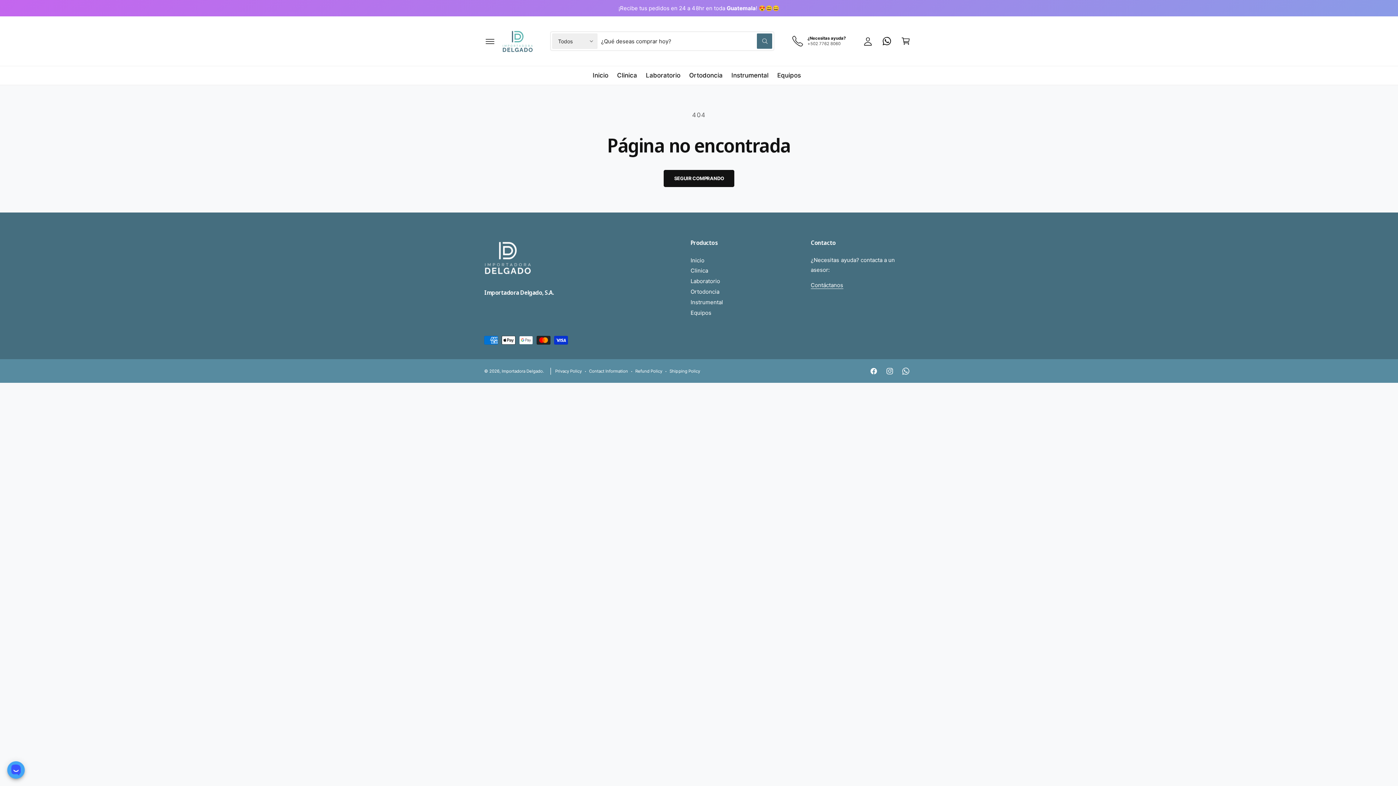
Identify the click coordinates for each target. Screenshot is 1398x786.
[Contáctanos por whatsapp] (886, 41)
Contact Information (608, 371)
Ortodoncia (705, 291)
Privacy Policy (568, 371)
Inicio (697, 260)
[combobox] (686, 41)
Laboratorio (705, 281)
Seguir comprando (699, 178)
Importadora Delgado (522, 371)
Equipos (701, 312)
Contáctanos (827, 285)
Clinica (699, 270)
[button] (490, 41)
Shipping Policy (685, 371)
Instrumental (707, 302)
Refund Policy (648, 371)
